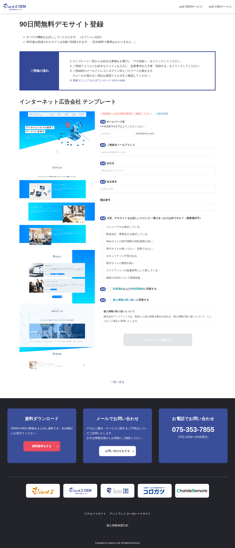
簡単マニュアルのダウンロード (99, 80)
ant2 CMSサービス (220, 6)
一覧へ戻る (117, 381)
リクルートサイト (95, 513)
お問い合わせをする (117, 450)
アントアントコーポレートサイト (130, 513)
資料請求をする (41, 446)
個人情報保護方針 (117, 525)
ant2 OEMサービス (190, 6)
